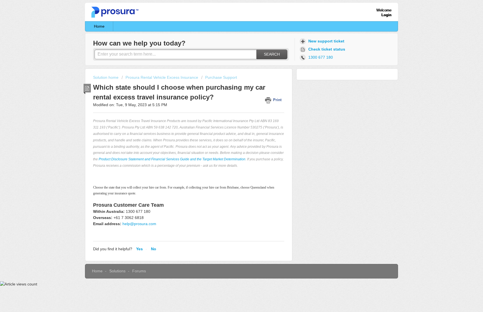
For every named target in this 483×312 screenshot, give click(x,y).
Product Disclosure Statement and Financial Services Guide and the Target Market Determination (172, 159)
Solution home (106, 77)
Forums (139, 271)
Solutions (117, 271)
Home (99, 26)
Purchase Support (221, 77)
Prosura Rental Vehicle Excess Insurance (162, 77)
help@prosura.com (139, 224)
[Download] (231, 82)
